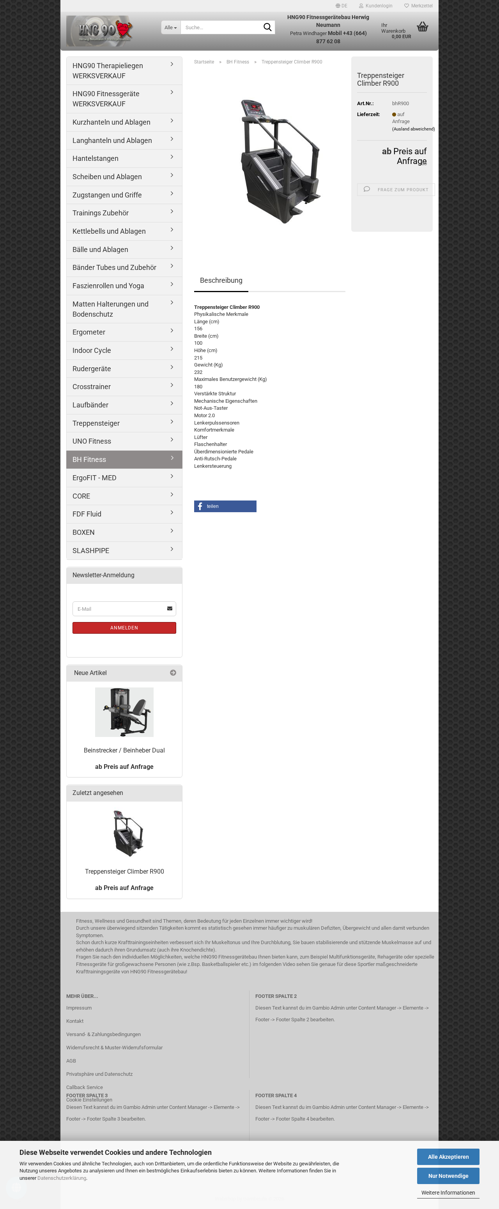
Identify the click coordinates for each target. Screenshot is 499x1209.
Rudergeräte (92, 369)
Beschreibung (221, 280)
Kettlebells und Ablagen (109, 231)
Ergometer (89, 332)
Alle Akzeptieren (448, 1157)
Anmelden (124, 628)
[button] (341, 6)
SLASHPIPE (91, 550)
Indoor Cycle (92, 350)
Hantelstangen (96, 158)
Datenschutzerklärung (61, 1178)
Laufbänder (90, 405)
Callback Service (84, 1087)
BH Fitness (89, 459)
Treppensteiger (96, 423)
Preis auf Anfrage (410, 156)
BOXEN (84, 532)
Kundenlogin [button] (378, 6)
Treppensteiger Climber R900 (124, 871)
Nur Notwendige (448, 1176)
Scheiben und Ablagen (107, 177)
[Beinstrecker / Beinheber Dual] (124, 712)
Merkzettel (421, 6)
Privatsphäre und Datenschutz (99, 1074)
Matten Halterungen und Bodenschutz (111, 309)
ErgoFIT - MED (95, 478)
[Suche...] (267, 28)
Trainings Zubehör (101, 213)
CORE (81, 496)
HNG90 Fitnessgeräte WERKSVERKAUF (106, 99)
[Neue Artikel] (173, 673)
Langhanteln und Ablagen (112, 140)
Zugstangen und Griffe (107, 195)
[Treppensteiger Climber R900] (270, 159)
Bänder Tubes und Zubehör (114, 267)
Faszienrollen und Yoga (108, 286)
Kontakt (74, 1021)
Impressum (79, 1008)
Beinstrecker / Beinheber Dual (124, 750)
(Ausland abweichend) (413, 129)
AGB (71, 1061)
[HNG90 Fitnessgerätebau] (107, 31)
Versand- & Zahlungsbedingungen (103, 1034)
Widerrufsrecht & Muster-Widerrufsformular (114, 1047)
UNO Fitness (92, 441)
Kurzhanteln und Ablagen (111, 122)
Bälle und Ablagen (100, 249)
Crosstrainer (92, 386)
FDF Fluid (87, 514)
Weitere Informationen (448, 1193)
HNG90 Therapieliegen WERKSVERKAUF (108, 71)
